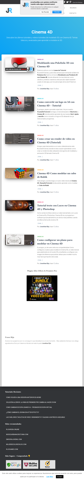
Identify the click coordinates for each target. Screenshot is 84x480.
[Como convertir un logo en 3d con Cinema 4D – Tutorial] (19, 104)
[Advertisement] (42, 318)
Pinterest (70, 2)
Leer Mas (49, 477)
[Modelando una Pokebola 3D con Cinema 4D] (19, 65)
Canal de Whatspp (77, 2)
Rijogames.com (12, 449)
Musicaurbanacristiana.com (17, 434)
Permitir (57, 12)
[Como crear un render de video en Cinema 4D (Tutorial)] (19, 139)
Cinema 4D (40, 59)
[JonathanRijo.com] (9, 10)
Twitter (67, 2)
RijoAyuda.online (12, 429)
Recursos (73, 8)
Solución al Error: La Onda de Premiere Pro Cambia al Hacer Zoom (31, 402)
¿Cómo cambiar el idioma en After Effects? (22, 412)
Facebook (64, 2)
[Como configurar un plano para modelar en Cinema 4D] (19, 240)
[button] (64, 8)
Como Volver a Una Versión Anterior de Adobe (23, 397)
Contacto (72, 13)
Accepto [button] (59, 476)
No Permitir (45, 12)
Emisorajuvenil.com (14, 439)
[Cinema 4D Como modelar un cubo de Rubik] (19, 173)
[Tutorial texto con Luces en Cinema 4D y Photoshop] (19, 205)
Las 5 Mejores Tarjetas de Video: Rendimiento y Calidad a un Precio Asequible (35, 417)
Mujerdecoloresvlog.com (16, 444)
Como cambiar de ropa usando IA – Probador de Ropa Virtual (29, 407)
